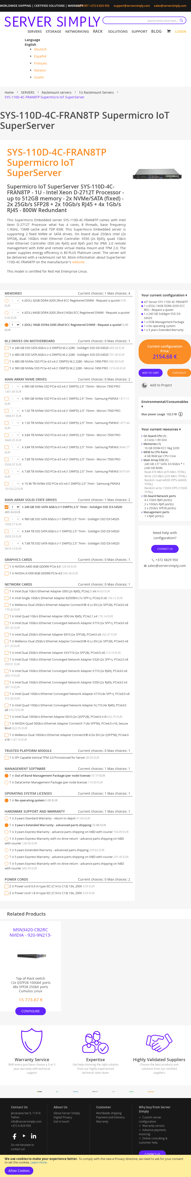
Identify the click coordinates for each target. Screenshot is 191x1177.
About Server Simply (67, 1113)
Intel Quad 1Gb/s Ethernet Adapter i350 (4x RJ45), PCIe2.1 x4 (64, 616)
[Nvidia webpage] (39, 1091)
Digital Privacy (63, 1117)
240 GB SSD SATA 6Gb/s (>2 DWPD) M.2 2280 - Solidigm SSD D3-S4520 (69, 348)
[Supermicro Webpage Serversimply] (57, 1091)
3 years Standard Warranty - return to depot (52, 818)
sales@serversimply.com (170, 6)
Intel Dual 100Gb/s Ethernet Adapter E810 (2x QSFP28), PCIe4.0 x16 (68, 717)
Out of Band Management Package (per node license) (60, 775)
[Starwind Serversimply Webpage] (75, 1091)
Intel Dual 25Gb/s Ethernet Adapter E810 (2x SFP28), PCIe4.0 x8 (66, 634)
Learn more (39, 1162)
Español (40, 56)
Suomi (39, 77)
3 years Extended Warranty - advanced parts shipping (60, 825)
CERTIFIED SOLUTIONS (49, 6)
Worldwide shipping (109, 1113)
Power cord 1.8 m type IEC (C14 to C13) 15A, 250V (55, 893)
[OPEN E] (113, 1091)
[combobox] (144, 20)
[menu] (94, 31)
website (78, 262)
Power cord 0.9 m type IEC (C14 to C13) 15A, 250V (55, 886)
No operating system (36, 800)
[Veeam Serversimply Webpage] (131, 1091)
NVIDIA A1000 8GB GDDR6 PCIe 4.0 (46, 573)
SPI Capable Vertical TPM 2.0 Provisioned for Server (57, 757)
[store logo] (52, 22)
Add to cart (150, 373)
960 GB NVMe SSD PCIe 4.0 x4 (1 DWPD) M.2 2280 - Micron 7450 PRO (70, 368)
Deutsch (40, 49)
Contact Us (165, 549)
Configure (30, 1011)
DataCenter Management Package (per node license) (59, 782)
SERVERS (28, 92)
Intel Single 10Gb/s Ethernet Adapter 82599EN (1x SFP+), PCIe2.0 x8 (69, 598)
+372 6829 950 (167, 560)
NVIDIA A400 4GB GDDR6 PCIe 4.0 (45, 566)
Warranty (102, 1121)
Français (40, 63)
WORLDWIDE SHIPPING (15, 6)
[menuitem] (34, 31)
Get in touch (61, 1121)
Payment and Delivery (110, 1117)
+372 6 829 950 (21, 1125)
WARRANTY (75, 6)
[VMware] (95, 1091)
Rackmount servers (57, 92)
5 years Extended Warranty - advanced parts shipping (59, 850)
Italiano (40, 70)
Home (10, 92)
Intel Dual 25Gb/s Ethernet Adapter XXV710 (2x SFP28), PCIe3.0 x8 (68, 653)
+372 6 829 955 (99, 6)
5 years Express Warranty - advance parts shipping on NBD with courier (72, 857)
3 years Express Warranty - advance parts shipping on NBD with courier (72, 832)
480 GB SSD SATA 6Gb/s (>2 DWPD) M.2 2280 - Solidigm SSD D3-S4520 (69, 354)
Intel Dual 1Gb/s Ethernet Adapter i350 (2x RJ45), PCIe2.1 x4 (62, 591)
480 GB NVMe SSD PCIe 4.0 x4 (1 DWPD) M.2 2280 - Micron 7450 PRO (69, 361)
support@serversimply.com (132, 6)
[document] (95, 1166)
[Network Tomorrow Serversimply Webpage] (151, 1091)
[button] (36, 44)
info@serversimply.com (26, 1121)
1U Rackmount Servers (97, 92)
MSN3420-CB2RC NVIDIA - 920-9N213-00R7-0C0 (30, 932)
